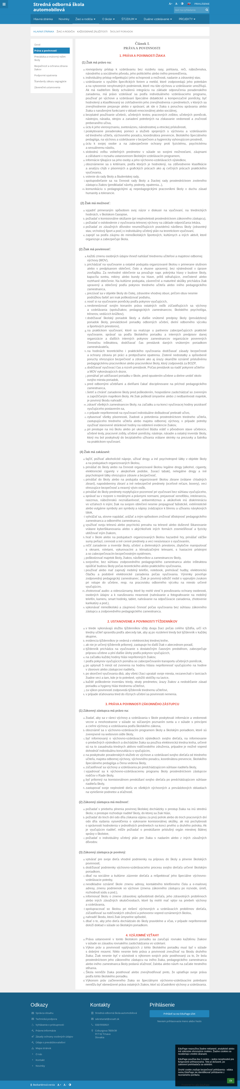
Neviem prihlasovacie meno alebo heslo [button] (179, 1021)
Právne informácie (46, 1030)
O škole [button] (107, 19)
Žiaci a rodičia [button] (84, 19)
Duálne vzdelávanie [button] (156, 19)
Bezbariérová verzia (43, 1084)
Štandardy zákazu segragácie (50, 81)
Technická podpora (46, 1019)
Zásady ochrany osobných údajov (54, 1036)
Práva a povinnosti (45, 50)
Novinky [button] (64, 19)
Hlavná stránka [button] (43, 19)
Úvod (37, 44)
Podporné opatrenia (45, 75)
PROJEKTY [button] (186, 19)
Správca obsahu (44, 1013)
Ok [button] (230, 1080)
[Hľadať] (207, 9)
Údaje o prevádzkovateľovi (50, 1042)
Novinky (40, 1065)
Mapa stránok (43, 1048)
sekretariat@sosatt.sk (107, 1019)
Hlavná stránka (43, 31)
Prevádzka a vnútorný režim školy (50, 58)
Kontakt (40, 1060)
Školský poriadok (121, 31)
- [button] (177, 3)
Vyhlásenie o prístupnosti (50, 1024)
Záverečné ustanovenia (47, 87)
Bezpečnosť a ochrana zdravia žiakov (51, 67)
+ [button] (171, 3)
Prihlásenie (201, 3)
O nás (39, 1054)
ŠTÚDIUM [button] (128, 19)
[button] (182, 3)
